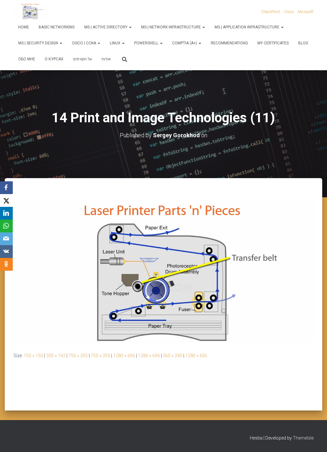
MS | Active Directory (106, 27)
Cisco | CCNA (84, 43)
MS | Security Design (38, 43)
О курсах (54, 59)
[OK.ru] (6, 264)
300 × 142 (55, 355)
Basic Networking (57, 27)
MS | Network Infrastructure (171, 27)
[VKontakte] (6, 251)
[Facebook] (6, 187)
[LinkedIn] (6, 213)
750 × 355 (78, 355)
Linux (115, 43)
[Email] (6, 238)
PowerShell (146, 43)
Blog (303, 43)
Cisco (288, 12)
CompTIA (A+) (185, 43)
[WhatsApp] (6, 226)
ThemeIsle (303, 438)
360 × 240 (172, 355)
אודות (106, 59)
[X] (6, 200)
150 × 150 (33, 355)
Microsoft (306, 12)
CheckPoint (270, 12)
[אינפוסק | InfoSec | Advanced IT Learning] (30, 11)
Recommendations (229, 43)
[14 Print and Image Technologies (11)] (163, 271)
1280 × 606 (124, 355)
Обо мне (26, 59)
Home (23, 27)
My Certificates (273, 43)
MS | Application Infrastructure (247, 27)
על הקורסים (82, 59)
